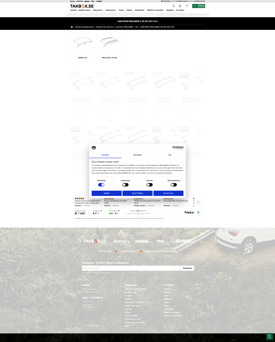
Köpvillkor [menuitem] (128, 299)
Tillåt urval (137, 193)
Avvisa (107, 193)
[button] (186, 5)
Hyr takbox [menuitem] (180, 10)
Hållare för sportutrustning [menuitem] (173, 316)
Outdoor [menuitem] (129, 10)
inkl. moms (94, 326)
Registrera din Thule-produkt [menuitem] (135, 323)
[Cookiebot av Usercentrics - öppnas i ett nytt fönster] (174, 147)
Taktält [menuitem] (166, 296)
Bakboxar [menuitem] (167, 292)
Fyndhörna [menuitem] (170, 10)
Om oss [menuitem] (127, 312)
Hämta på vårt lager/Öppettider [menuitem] (136, 289)
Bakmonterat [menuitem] (110, 10)
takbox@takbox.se (92, 292)
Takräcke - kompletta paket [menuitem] (80, 10)
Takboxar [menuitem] (167, 289)
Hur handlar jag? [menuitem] (131, 292)
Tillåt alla (168, 193)
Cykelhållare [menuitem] (168, 299)
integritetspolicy (107, 272)
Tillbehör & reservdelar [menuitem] (155, 10)
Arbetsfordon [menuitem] (139, 10)
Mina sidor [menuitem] (128, 309)
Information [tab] (137, 155)
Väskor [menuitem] (121, 10)
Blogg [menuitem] (127, 326)
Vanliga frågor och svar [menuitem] (133, 306)
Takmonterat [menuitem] (97, 10)
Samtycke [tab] (105, 155)
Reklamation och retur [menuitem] (133, 319)
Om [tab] (169, 155)
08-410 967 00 (92, 289)
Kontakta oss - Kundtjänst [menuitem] (134, 302)
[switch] (125, 184)
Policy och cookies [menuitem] (131, 316)
